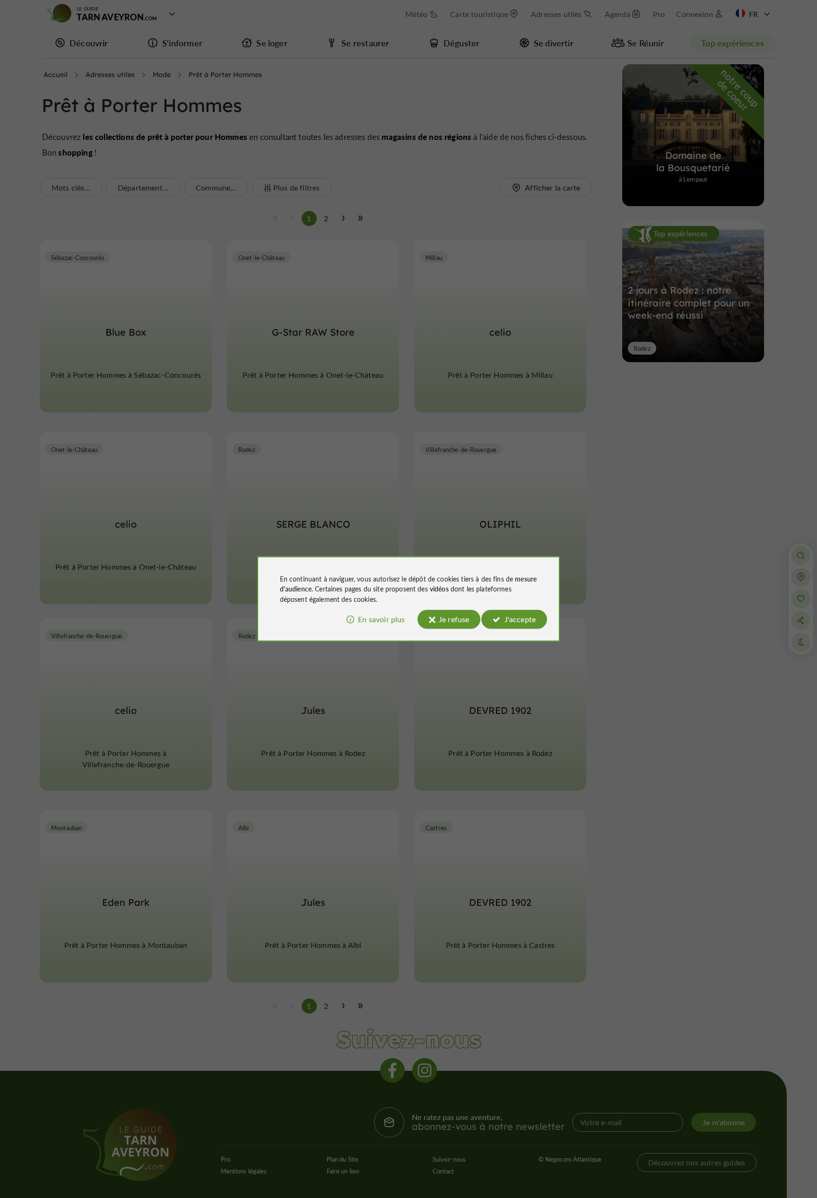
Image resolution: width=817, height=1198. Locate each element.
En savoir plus (381, 619)
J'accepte (520, 619)
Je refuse (454, 619)
